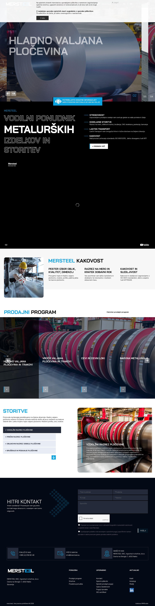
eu (79, 555)
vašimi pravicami (90, 534)
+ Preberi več (98, 146)
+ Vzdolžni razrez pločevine (19, 430)
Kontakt (99, 578)
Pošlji (143, 531)
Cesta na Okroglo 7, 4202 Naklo (125, 556)
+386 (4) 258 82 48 (26, 555)
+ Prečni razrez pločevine (17, 437)
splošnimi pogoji (112, 531)
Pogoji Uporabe (102, 589)
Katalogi (133, 581)
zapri (116, 2)
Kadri (131, 578)
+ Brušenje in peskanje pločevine (21, 450)
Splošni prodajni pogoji (104, 584)
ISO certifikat (101, 592)
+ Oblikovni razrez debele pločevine (22, 444)
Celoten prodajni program (118, 312)
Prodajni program (75, 578)
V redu (42, 18)
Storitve (72, 581)
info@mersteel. (72, 555)
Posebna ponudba (76, 584)
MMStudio (145, 603)
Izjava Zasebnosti (103, 587)
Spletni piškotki (102, 581)
